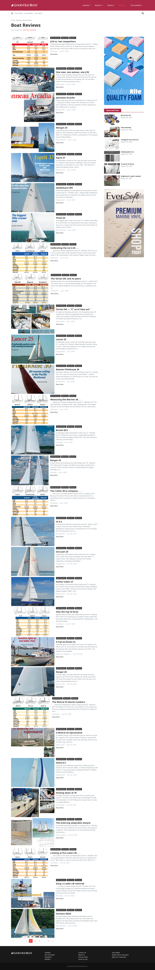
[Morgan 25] (32, 137)
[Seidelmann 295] (32, 197)
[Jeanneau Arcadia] (32, 107)
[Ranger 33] (30, 470)
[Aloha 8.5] (32, 772)
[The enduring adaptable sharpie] (32, 832)
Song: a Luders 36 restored (70, 883)
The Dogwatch (136, 5)
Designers (48, 957)
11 (48, 941)
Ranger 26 (61, 671)
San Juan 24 (62, 551)
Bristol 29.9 (62, 430)
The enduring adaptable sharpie (73, 822)
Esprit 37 (60, 157)
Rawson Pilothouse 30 (67, 369)
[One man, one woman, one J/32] (32, 79)
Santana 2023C (63, 913)
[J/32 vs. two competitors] (30, 51)
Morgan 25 (61, 127)
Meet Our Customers (119, 957)
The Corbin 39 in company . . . (65, 490)
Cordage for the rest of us (129, 140)
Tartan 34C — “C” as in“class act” (73, 309)
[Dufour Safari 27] (32, 591)
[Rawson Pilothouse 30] (32, 379)
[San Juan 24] (32, 561)
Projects (98, 5)
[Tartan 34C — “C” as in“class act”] (32, 319)
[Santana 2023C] (32, 923)
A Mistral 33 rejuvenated (69, 732)
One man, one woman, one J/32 (72, 72)
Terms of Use (82, 959)
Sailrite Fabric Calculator (120, 955)
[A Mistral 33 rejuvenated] (32, 742)
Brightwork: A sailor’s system (131, 176)
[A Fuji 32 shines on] (32, 651)
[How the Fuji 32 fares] (32, 621)
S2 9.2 (59, 521)
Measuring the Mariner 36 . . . (66, 399)
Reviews (122, 5)
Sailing (110, 5)
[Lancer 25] (32, 349)
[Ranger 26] (32, 681)
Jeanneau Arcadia (65, 97)
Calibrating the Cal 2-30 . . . (64, 247)
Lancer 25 (61, 339)
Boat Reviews (55, 38)
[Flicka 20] (32, 227)
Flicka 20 (60, 217)
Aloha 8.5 (61, 762)
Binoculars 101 (126, 115)
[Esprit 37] (32, 167)
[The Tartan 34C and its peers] (30, 289)
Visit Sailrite (38, 13)
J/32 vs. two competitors (63, 41)
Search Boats (19, 13)
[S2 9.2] (32, 531)
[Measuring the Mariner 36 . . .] (30, 409)
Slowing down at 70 (66, 792)
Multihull (33, 30)
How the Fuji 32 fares (67, 611)
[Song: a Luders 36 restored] (32, 893)
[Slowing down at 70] (32, 802)
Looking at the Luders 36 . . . (65, 852)
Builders (48, 959)
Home (13, 20)
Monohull (26, 30)
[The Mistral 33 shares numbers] (31, 712)
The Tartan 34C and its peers (66, 278)
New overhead (126, 127)
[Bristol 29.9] (32, 439)
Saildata (86, 5)
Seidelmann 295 (64, 187)
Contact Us (82, 952)
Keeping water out (127, 152)
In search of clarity (127, 164)
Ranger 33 (55, 460)
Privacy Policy (83, 957)
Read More (54, 54)
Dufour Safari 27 (64, 581)
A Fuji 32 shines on (65, 641)
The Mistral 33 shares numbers (68, 702)
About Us (81, 955)
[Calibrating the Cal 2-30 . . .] (30, 258)
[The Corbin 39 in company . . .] (30, 501)
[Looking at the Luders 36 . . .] (30, 863)
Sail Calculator (28, 13)
